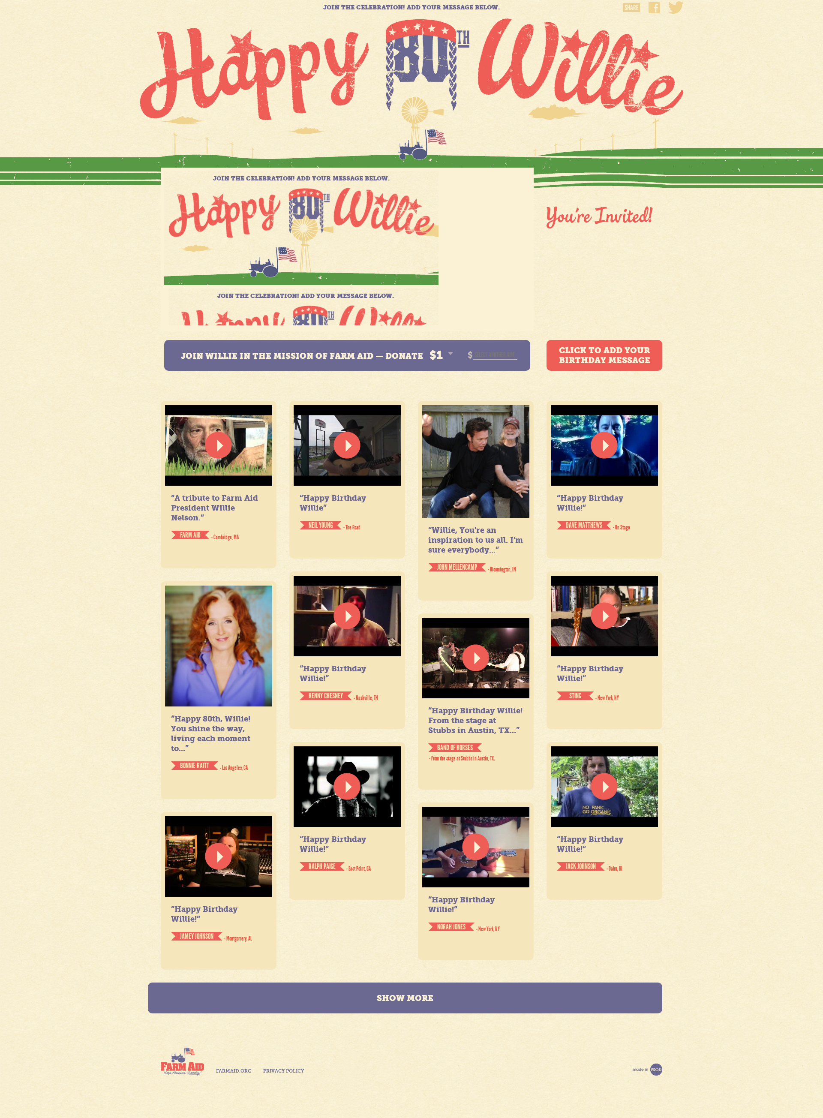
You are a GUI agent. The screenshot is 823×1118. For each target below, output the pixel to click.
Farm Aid (182, 1062)
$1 (436, 355)
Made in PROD (647, 1070)
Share (632, 7)
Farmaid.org (233, 1071)
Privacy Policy (283, 1071)
